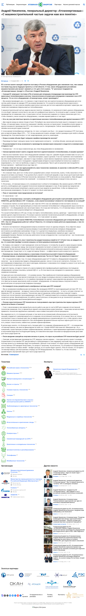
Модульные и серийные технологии (19, 417)
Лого (40, 4)
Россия (15, 484)
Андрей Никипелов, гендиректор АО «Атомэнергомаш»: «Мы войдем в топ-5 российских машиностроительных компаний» (68, 491)
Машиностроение (13, 373)
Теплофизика (11, 455)
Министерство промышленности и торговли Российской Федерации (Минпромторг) (26, 480)
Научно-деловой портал (71, 4)
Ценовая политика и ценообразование (20, 450)
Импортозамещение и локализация (19, 379)
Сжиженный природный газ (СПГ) (19, 439)
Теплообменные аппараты (16, 428)
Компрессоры (12, 433)
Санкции (10, 395)
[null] (25, 81)
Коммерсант (14, 354)
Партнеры (58, 4)
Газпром (14, 488)
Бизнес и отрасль (13, 384)
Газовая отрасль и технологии (17, 390)
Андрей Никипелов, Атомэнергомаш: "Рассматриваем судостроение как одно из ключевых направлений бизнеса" (67, 500)
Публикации (10, 4)
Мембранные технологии (16, 461)
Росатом (57, 371)
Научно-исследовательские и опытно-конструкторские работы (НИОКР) (20, 400)
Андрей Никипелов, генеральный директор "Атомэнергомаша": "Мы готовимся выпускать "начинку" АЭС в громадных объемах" (68, 482)
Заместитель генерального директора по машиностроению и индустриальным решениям (68, 373)
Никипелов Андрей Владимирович (65, 369)
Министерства (16, 483)
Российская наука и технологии (18, 368)
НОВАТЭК (14, 495)
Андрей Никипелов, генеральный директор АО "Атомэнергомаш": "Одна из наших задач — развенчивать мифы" (68, 472)
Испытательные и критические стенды (20, 422)
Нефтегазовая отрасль (18, 497)
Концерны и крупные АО (19, 490)
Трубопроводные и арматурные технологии (22, 406)
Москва (15, 476)
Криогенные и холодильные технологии (21, 444)
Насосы (9, 411)
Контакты (61, 594)
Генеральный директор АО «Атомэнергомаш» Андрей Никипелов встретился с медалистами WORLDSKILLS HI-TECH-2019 (68, 510)
